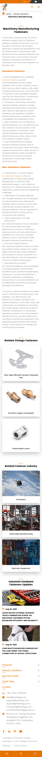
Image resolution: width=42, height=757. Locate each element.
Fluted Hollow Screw (21, 448)
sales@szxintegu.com (16, 697)
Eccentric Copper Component (21, 413)
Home (8, 14)
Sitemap (6, 745)
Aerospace (21, 499)
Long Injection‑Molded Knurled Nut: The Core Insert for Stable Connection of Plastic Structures (20, 651)
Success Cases (10, 676)
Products (7, 665)
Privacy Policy (20, 745)
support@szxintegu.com (17, 700)
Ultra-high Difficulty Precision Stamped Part (21, 376)
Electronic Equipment (21, 568)
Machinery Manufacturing (20, 16)
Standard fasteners (10, 80)
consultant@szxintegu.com (19, 706)
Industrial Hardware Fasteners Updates (21, 583)
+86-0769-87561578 (16, 693)
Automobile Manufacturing (21, 534)
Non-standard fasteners (12, 176)
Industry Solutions (20, 14)
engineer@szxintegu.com (18, 703)
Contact (6, 687)
